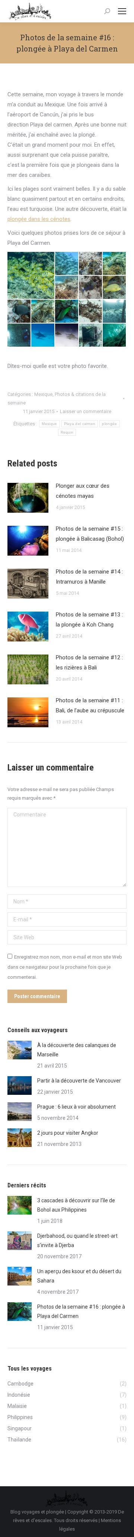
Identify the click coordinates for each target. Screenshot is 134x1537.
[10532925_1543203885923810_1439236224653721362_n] (115, 264)
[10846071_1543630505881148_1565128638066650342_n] (67, 335)
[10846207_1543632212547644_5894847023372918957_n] (67, 264)
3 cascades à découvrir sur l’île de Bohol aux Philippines (76, 1205)
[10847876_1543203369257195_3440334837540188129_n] (67, 312)
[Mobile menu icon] (122, 11)
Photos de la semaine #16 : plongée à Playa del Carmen (81, 1311)
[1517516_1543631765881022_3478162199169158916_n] (115, 312)
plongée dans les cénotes (38, 219)
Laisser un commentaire (85, 411)
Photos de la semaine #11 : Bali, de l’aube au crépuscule (90, 705)
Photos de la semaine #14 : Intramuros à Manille (89, 576)
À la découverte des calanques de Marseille (76, 1050)
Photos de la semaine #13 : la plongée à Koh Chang (89, 619)
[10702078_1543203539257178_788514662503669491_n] (19, 312)
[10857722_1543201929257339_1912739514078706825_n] (43, 312)
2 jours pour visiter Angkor (67, 1133)
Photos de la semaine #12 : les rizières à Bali (89, 662)
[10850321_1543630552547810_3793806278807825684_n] (43, 335)
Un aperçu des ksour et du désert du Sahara (79, 1276)
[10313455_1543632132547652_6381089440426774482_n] (91, 312)
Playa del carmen (80, 424)
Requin (67, 432)
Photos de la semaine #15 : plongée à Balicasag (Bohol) (90, 533)
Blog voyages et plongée (37, 1512)
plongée (109, 424)
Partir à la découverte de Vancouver (79, 1081)
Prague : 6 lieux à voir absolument (76, 1107)
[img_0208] (91, 335)
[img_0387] (115, 335)
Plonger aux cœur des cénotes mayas (82, 490)
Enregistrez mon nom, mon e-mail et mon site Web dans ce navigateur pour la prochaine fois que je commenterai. (64, 967)
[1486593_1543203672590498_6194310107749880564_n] (115, 288)
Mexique (43, 394)
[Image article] (27, 498)
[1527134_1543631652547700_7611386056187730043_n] (19, 335)
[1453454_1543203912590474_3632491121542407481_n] (67, 288)
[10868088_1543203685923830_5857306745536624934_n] (91, 288)
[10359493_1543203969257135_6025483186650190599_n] (91, 264)
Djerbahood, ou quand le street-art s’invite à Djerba (77, 1240)
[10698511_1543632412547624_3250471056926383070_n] (31, 275)
